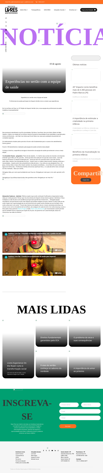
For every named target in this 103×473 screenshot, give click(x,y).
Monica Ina (41, 209)
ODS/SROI (47, 10)
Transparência (35, 10)
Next (95, 114)
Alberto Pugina (22, 209)
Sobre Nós (23, 10)
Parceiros (18, 459)
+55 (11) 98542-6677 (81, 461)
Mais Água (34, 455)
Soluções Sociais (59, 10)
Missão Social (35, 459)
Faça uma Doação (88, 10)
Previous (76, 114)
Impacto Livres (35, 457)
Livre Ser (33, 454)
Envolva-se (72, 10)
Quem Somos (19, 454)
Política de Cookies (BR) (22, 463)
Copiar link (86, 180)
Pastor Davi (34, 209)
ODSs (17, 457)
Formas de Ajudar (21, 461)
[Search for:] (86, 58)
